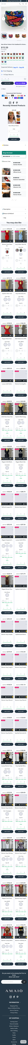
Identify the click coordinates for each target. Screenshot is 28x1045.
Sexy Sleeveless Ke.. (21, 293)
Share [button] (4, 89)
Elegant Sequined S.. (7, 552)
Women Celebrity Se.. (21, 952)
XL (7, 261)
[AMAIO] (3, 3)
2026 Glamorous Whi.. (21, 338)
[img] (6, 156)
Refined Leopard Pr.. (7, 519)
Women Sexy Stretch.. (7, 820)
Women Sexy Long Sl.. (7, 679)
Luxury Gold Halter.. (7, 384)
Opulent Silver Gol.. (7, 293)
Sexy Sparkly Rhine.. (21, 778)
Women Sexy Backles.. (7, 745)
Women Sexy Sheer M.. (7, 245)
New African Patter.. (14, 125)
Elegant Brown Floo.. (7, 601)
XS (20, 263)
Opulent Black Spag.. (20, 429)
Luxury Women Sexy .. (7, 778)
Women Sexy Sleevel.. (7, 712)
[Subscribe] (24, 994)
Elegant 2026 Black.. (7, 474)
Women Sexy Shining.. (7, 865)
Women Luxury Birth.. (7, 952)
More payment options (20, 86)
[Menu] (26, 3)
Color (14, 129)
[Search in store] (23, 3)
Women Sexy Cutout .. (21, 519)
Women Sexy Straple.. (7, 646)
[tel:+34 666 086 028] (20, 4)
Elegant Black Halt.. (21, 474)
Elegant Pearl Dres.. (7, 910)
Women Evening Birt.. (21, 384)
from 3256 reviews (15, 156)
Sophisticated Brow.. (20, 646)
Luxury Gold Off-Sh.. (21, 552)
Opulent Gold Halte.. (20, 601)
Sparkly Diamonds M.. (21, 745)
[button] (1, 1)
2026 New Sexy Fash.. (7, 429)
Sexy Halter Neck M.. (20, 244)
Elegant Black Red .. (7, 338)
